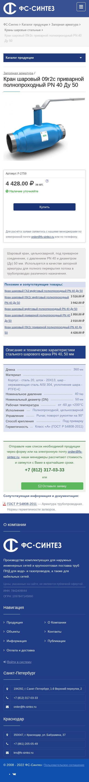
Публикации (56, 641)
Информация (17, 641)
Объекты (13, 631)
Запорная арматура (18, 73)
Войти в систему (19, 662)
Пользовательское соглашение (64, 765)
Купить (44, 207)
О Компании (57, 622)
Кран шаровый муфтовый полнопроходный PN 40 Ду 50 (41, 309)
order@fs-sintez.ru (42, 236)
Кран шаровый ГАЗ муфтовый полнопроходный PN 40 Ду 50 (44, 291)
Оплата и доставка (21, 650)
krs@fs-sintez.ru (24, 752)
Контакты (54, 631)
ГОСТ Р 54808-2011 (22, 504)
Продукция (15, 622)
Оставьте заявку (54, 486)
